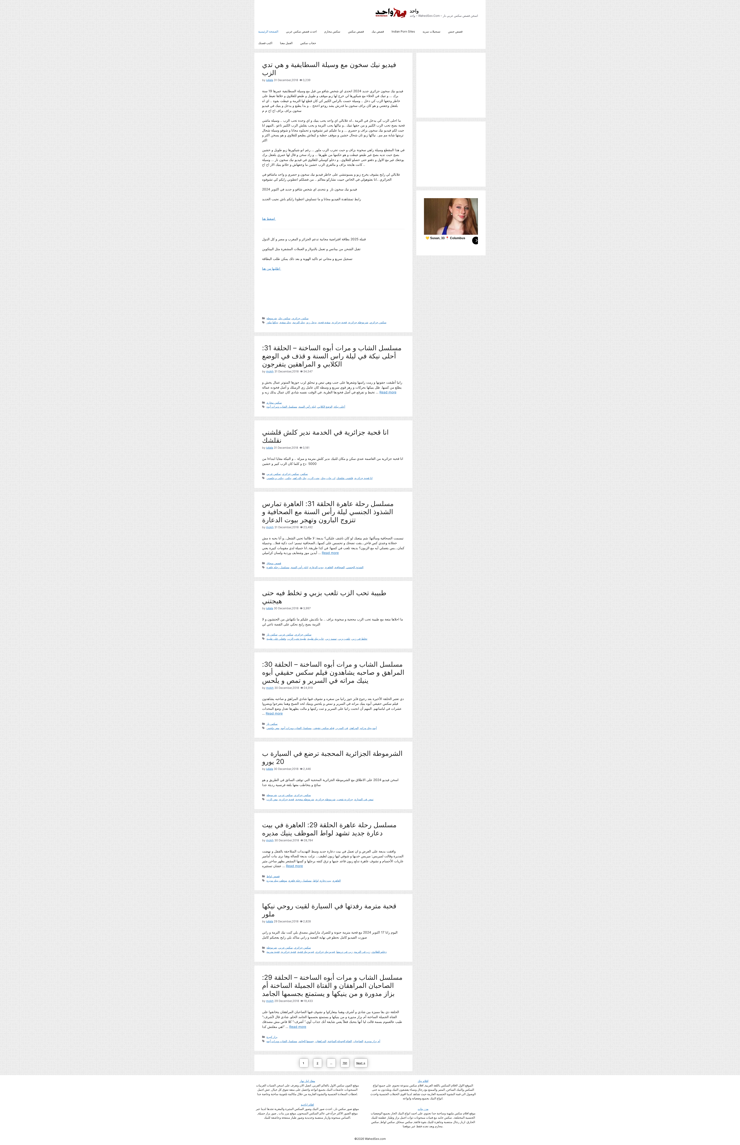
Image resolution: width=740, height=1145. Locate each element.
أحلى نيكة (339, 406)
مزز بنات (423, 1109)
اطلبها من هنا (271, 269)
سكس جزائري (300, 318)
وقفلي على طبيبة (276, 638)
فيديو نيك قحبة (306, 951)
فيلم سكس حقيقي (323, 728)
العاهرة (329, 567)
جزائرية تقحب (345, 799)
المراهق (354, 728)
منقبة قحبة (324, 322)
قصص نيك (378, 31)
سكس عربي (274, 473)
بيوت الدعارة (317, 567)
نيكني (288, 478)
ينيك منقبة (285, 322)
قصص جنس (455, 31)
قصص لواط (273, 876)
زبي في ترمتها (344, 951)
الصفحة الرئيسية (268, 31)
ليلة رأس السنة (307, 406)
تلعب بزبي (344, 638)
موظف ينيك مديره (277, 880)
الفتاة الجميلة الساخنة (340, 1041)
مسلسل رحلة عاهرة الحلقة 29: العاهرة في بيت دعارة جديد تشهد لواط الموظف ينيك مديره (329, 829)
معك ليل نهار (307, 1081)
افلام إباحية (307, 1104)
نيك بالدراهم (299, 478)
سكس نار (272, 634)
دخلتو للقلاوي (379, 951)
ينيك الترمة (299, 322)
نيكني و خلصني (275, 478)
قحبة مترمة (273, 951)
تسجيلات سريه (431, 31)
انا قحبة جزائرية (364, 478)
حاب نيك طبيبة (316, 638)
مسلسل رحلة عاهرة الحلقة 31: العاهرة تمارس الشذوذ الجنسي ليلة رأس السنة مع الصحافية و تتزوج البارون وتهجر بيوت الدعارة (328, 512)
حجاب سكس (308, 43)
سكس (304, 473)
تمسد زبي (331, 638)
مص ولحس (273, 728)
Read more (387, 392)
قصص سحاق (274, 563)
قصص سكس (356, 31)
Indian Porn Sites (403, 31)
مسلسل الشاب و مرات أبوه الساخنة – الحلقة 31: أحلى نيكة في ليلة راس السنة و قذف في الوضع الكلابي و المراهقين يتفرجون (332, 356)
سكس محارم (332, 31)
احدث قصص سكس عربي (301, 31)
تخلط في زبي (359, 638)
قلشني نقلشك (345, 478)
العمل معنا (286, 43)
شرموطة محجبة (305, 799)
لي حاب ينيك (328, 478)
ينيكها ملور (272, 322)
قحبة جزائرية (339, 322)
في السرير (342, 728)
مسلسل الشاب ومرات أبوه (282, 406)
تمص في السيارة (364, 799)
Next (360, 1063)
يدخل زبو (312, 322)
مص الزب (272, 799)
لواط (316, 880)
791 (345, 1063)
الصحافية (340, 567)
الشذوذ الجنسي (354, 567)
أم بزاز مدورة (372, 1041)
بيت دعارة (325, 880)
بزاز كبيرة (272, 1037)
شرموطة (272, 318)
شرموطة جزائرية (358, 322)
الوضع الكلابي (324, 406)
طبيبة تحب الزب (297, 638)
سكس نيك (284, 318)
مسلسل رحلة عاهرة (278, 567)
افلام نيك (423, 1081)
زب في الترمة (362, 951)
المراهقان (320, 1041)
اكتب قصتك (265, 43)
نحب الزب (314, 478)
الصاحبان (358, 1041)
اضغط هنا (269, 219)
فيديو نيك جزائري (325, 951)
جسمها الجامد (306, 1041)
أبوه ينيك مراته (368, 728)
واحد (414, 11)
